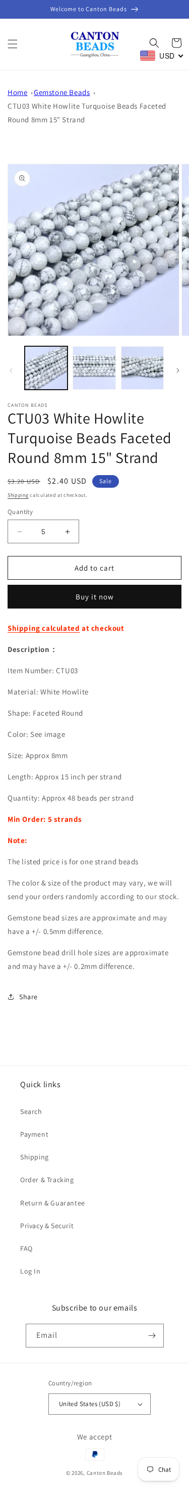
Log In (30, 1271)
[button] (13, 44)
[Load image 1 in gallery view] (46, 367)
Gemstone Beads (62, 92)
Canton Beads (105, 1472)
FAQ (26, 1248)
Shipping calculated (44, 628)
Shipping (18, 495)
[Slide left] (11, 370)
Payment (34, 1134)
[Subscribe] (152, 1335)
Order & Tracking (47, 1179)
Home (17, 92)
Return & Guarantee (52, 1202)
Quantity (20, 511)
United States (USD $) (89, 1404)
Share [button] (28, 996)
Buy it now (95, 596)
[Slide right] (178, 370)
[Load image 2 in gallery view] (94, 367)
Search (31, 1111)
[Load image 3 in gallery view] (142, 367)
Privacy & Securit (47, 1225)
